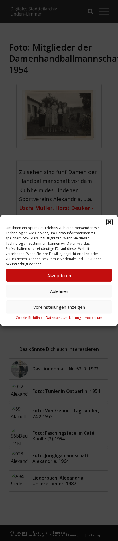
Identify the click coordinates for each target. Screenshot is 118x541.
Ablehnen (59, 291)
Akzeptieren (59, 275)
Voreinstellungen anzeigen (59, 307)
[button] (109, 222)
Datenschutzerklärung (63, 317)
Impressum (93, 317)
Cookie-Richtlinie (29, 317)
